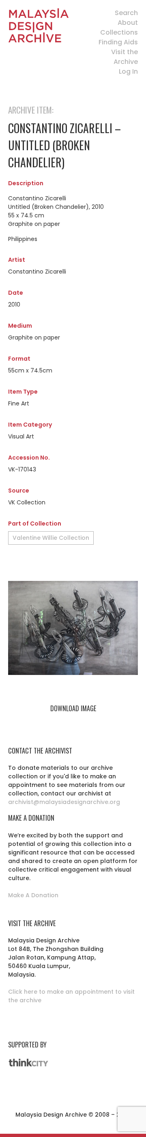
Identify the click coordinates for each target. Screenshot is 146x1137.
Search (126, 13)
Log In (128, 71)
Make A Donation (33, 895)
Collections (119, 32)
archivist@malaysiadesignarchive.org (64, 802)
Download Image (73, 708)
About (128, 22)
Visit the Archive (124, 56)
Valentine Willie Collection (51, 538)
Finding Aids (118, 42)
